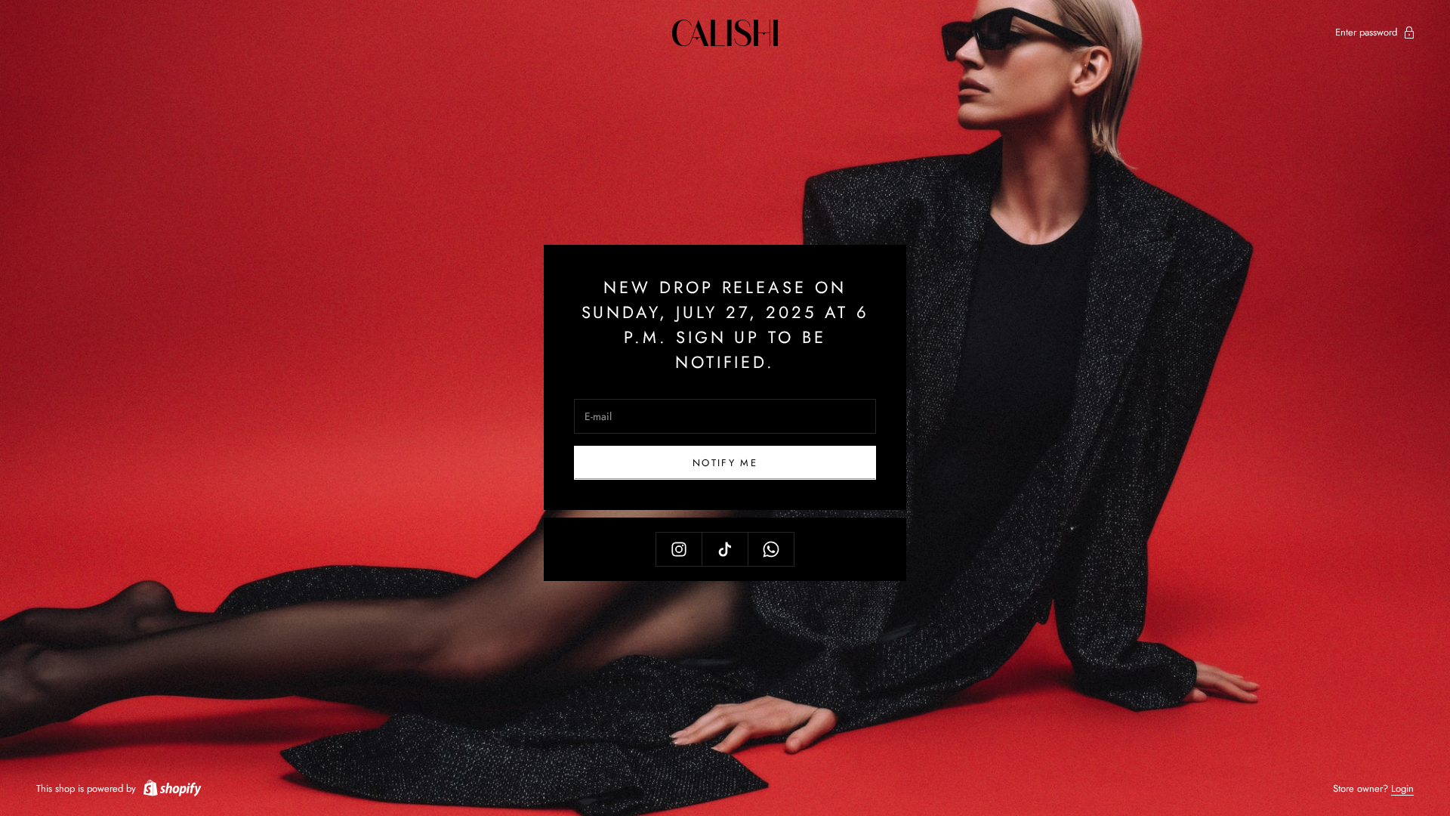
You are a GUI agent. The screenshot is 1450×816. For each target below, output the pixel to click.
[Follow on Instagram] (679, 549)
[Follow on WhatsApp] (771, 549)
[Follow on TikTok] (725, 549)
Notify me (725, 463)
